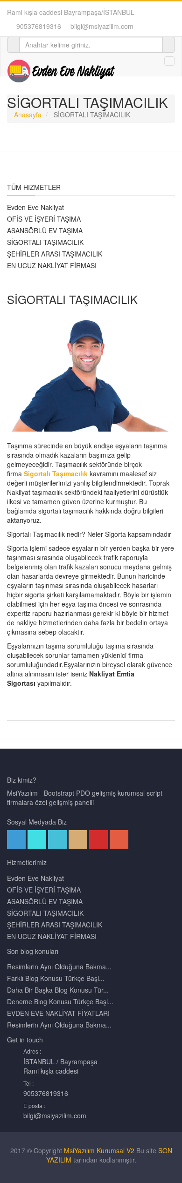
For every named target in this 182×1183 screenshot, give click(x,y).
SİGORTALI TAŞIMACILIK (45, 242)
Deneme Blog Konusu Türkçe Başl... (60, 1001)
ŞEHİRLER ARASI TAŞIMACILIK (54, 253)
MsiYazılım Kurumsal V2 (99, 1150)
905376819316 (38, 26)
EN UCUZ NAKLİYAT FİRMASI (52, 265)
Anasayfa (28, 114)
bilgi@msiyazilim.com (101, 26)
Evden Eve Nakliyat (35, 207)
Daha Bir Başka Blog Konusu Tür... (58, 989)
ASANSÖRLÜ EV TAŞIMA (45, 230)
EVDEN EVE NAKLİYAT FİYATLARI (58, 1013)
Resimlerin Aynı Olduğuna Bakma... (59, 966)
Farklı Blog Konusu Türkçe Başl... (56, 978)
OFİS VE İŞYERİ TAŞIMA (44, 218)
